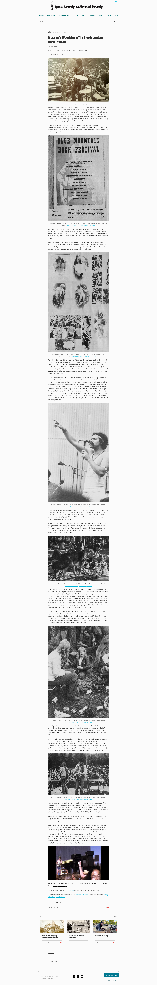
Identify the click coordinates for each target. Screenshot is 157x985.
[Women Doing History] (105, 926)
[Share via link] (61, 902)
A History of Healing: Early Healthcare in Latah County (50, 937)
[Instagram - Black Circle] (78, 976)
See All (115, 916)
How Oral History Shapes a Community (76, 937)
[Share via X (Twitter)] (53, 902)
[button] (116, 1)
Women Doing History (101, 936)
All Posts (41, 21)
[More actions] (108, 32)
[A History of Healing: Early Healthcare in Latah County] (52, 926)
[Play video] (78, 863)
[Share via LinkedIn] (57, 902)
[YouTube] (82, 976)
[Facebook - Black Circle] (74, 976)
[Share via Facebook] (49, 902)
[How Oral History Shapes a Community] (78, 926)
